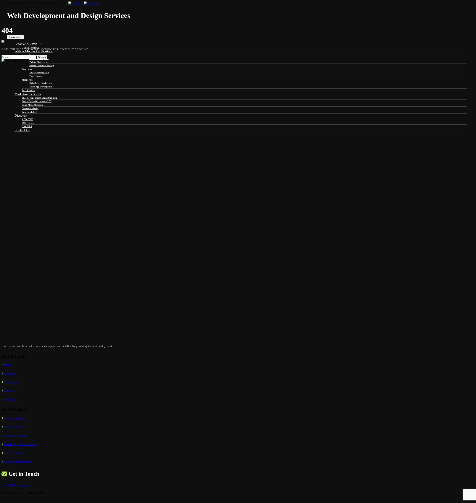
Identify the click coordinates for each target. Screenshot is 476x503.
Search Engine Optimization (20, 444)
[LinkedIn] (17, 30)
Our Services (11, 382)
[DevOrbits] (83, 3)
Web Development (14, 418)
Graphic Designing (15, 435)
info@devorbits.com (17, 485)
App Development (14, 426)
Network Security (14, 453)
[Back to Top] (3, 499)
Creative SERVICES (28, 44)
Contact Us (10, 399)
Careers (8, 390)
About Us (9, 373)
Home (7, 364)
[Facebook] (17, 26)
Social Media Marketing (18, 461)
